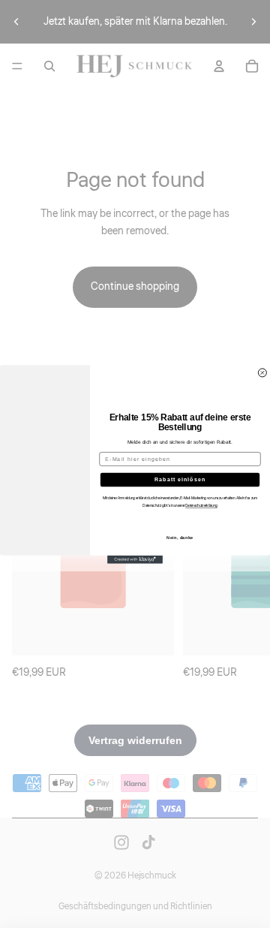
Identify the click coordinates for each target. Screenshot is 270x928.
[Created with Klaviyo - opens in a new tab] (135, 559)
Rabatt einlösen (180, 479)
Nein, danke (180, 537)
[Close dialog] (262, 372)
